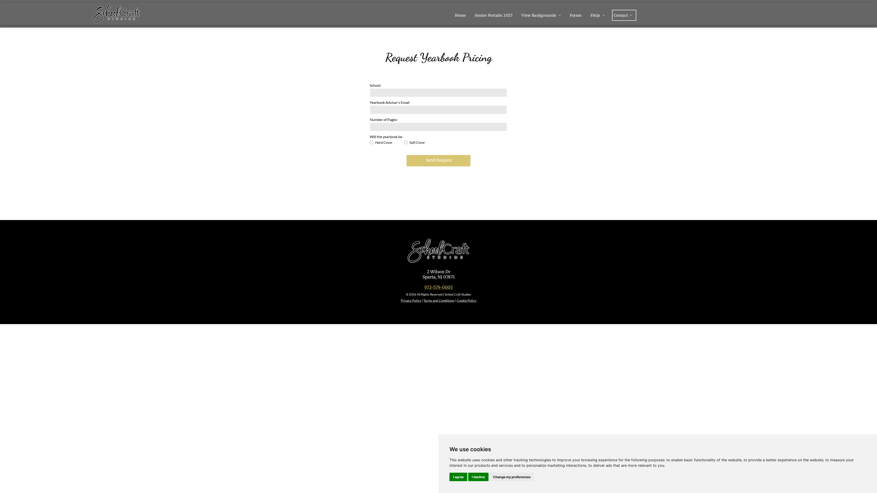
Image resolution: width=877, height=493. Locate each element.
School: (375, 85)
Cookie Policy (466, 300)
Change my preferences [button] (512, 477)
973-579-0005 (438, 287)
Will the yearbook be (386, 136)
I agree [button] (458, 477)
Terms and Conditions (438, 300)
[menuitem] (463, 15)
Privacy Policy (411, 300)
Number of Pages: (384, 119)
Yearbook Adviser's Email (389, 102)
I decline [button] (478, 477)
